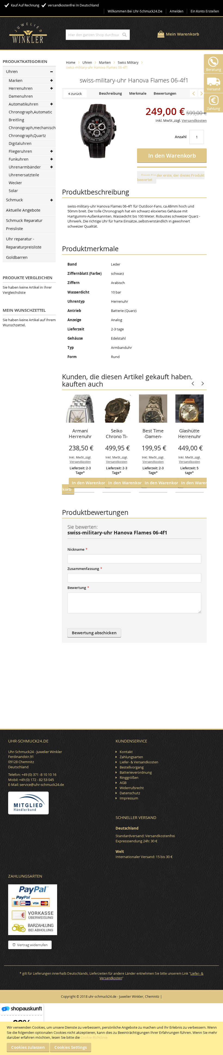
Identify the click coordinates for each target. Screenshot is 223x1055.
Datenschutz (130, 793)
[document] (112, 1038)
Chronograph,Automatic (30, 111)
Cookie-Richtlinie (93, 1037)
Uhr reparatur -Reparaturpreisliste (23, 243)
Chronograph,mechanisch (32, 127)
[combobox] (98, 34)
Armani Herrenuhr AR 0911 (80, 434)
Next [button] (202, 383)
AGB (123, 782)
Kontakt (126, 751)
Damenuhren (21, 96)
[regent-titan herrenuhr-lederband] (193, 93)
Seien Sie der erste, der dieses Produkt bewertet (171, 177)
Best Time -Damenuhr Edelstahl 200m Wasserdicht (153, 434)
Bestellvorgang (132, 767)
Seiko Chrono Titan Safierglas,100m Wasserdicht (117, 434)
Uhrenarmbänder (25, 167)
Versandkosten (80, 462)
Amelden (176, 11)
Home (70, 62)
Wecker (15, 182)
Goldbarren (16, 257)
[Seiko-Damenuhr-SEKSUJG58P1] (201, 93)
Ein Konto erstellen (205, 11)
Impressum (129, 798)
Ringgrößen (129, 777)
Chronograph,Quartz (27, 135)
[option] (80, 443)
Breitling (16, 119)
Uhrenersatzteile (24, 174)
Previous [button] (193, 383)
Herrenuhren (21, 88)
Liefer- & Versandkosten (139, 762)
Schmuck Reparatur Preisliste (24, 224)
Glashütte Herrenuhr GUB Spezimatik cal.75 (189, 434)
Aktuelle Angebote (23, 210)
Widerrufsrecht (132, 787)
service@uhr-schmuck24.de (42, 784)
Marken (105, 62)
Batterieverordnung (136, 772)
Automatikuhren (23, 104)
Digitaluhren (20, 143)
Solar (13, 190)
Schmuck (14, 199)
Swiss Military (128, 62)
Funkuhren (19, 159)
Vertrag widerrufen (32, 944)
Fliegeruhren (20, 151)
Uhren (87, 62)
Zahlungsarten (131, 756)
